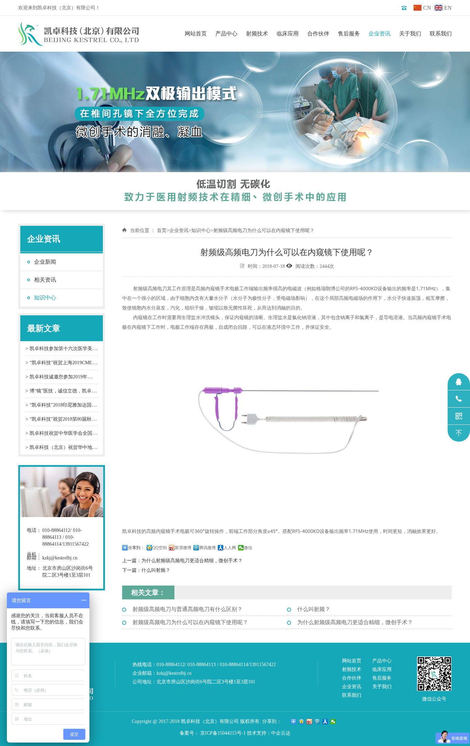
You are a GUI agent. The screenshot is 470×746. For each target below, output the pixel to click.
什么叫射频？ (313, 609)
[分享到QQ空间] (302, 721)
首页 (162, 230)
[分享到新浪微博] (309, 721)
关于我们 (410, 33)
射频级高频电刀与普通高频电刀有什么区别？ (187, 609)
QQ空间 (159, 547)
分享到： (136, 547)
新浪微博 (183, 547)
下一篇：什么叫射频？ (146, 570)
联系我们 (441, 33)
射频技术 (257, 33)
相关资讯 (45, 280)
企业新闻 (45, 262)
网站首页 (196, 33)
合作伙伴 (318, 33)
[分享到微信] (333, 721)
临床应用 (288, 33)
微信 (248, 547)
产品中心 (226, 33)
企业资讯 (379, 33)
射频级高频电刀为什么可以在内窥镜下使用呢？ (190, 622)
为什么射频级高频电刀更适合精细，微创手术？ (355, 622)
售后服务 (349, 33)
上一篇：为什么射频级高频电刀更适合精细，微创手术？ (182, 560)
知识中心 (45, 298)
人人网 (230, 547)
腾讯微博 (207, 547)
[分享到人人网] (325, 721)
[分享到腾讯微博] (317, 721)
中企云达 (280, 733)
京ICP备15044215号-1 (223, 733)
